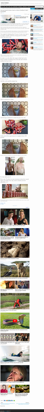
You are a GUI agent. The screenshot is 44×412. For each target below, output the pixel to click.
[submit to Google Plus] (6, 400)
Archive (41, 8)
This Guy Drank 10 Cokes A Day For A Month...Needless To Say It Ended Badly (14, 11)
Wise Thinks (5, 3)
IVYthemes (6, 411)
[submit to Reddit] (13, 400)
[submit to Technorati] (14, 400)
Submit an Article (15, 6)
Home (1, 6)
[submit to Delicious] (10, 400)
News (4, 6)
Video (9, 6)
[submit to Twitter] (5, 400)
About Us (29, 6)
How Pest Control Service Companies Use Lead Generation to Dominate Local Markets (36, 10)
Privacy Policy (20, 6)
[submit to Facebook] (4, 400)
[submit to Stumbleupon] (8, 400)
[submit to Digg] (9, 400)
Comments (37, 8)
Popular (32, 8)
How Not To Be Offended (36, 33)
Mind (6, 6)
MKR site (8, 411)
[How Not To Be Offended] (32, 35)
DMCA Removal (25, 6)
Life (11, 6)
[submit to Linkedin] (11, 400)
